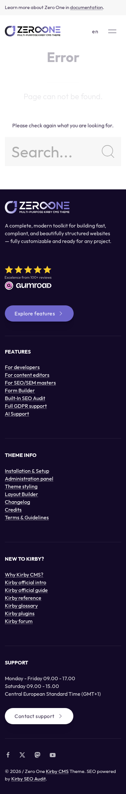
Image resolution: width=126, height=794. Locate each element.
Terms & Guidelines (27, 517)
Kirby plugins (20, 613)
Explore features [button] (35, 313)
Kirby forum (19, 621)
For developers (22, 367)
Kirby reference (23, 598)
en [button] (95, 31)
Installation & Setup (27, 471)
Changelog (17, 502)
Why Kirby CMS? (24, 574)
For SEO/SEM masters (30, 382)
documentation (86, 7)
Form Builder (20, 390)
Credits (13, 509)
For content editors (27, 375)
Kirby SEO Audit (28, 779)
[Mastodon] (37, 755)
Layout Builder (21, 494)
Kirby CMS (57, 771)
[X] (22, 755)
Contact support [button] (35, 716)
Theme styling (21, 486)
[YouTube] (52, 755)
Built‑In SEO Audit (25, 398)
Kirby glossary (21, 605)
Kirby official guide (26, 590)
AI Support (17, 413)
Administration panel (29, 478)
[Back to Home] (32, 31)
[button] (112, 31)
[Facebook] (8, 755)
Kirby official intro (25, 582)
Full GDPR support (26, 406)
